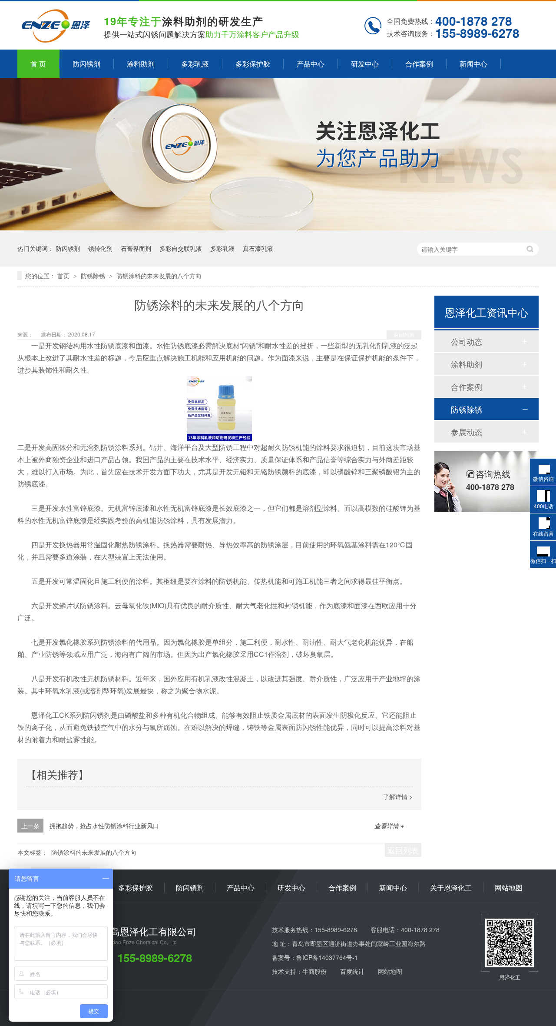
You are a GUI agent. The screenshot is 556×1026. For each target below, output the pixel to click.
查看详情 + (389, 825)
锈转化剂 (100, 248)
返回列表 (404, 334)
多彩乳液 (195, 64)
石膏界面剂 (136, 248)
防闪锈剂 (86, 64)
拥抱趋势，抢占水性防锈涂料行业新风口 (104, 825)
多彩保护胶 (252, 64)
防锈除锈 (94, 275)
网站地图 (509, 888)
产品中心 (310, 64)
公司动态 (466, 341)
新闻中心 (473, 64)
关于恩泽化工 (451, 888)
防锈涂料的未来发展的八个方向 (159, 275)
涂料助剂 (141, 64)
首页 (64, 275)
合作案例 (419, 64)
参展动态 (466, 431)
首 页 (38, 64)
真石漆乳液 (258, 248)
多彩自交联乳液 (180, 248)
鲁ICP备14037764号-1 (327, 957)
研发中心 (365, 64)
